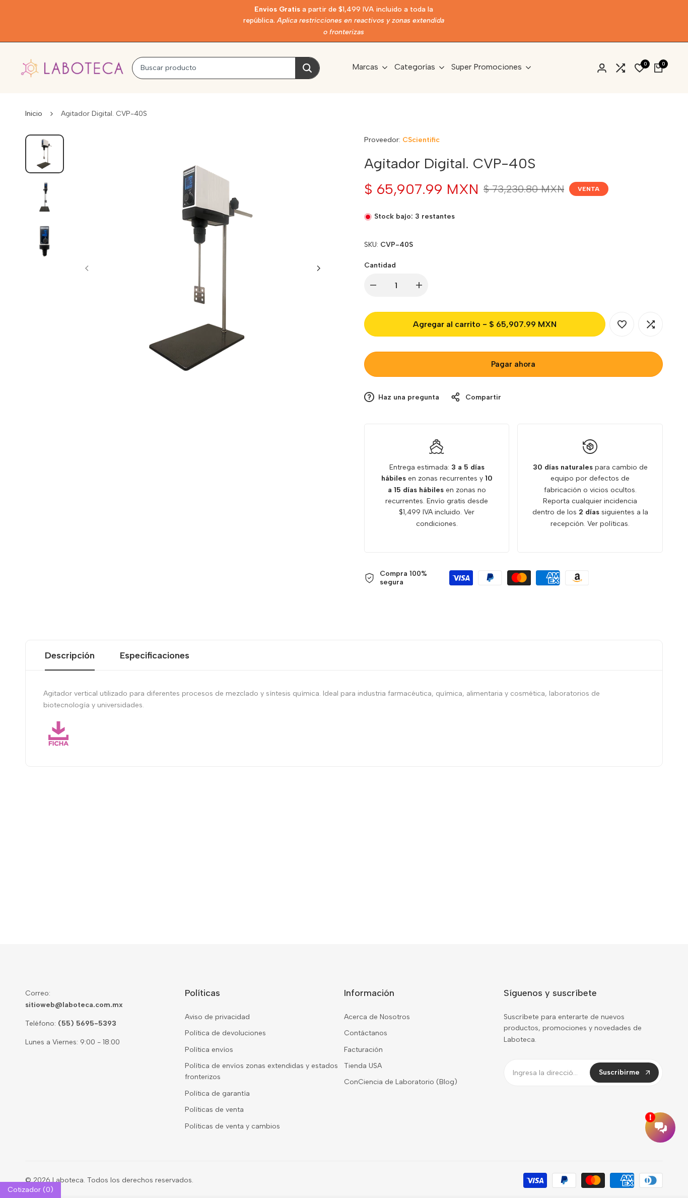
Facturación (363, 1049)
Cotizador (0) (30, 1189)
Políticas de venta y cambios (232, 1126)
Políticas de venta (214, 1109)
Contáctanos (365, 1033)
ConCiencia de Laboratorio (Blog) (400, 1082)
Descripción (70, 655)
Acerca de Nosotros (377, 1017)
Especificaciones (154, 655)
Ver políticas (607, 523)
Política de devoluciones (225, 1033)
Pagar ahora (513, 364)
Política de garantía (217, 1093)
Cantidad (380, 265)
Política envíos (209, 1049)
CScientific (421, 140)
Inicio (33, 113)
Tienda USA (363, 1065)
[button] (621, 324)
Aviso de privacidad (217, 1017)
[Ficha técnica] (344, 733)
